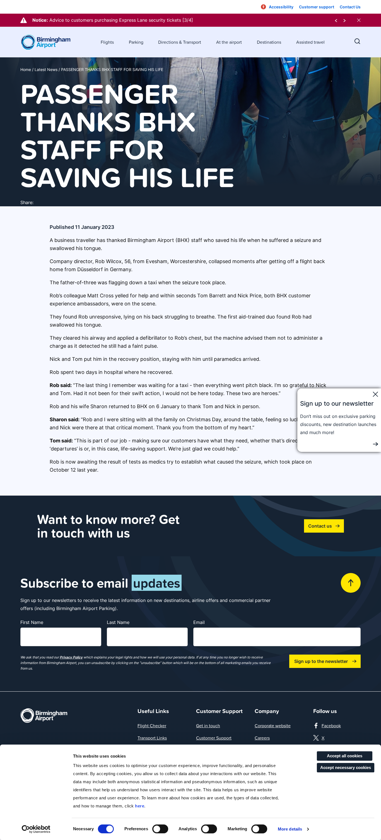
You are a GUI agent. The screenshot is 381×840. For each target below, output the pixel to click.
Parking (136, 42)
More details (290, 829)
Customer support (316, 6)
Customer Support (214, 738)
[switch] (160, 828)
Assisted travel (310, 42)
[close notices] (359, 20)
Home (25, 69)
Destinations (269, 42)
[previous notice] (336, 20)
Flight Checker (152, 726)
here (139, 806)
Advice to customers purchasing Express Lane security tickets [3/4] (121, 20)
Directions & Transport (179, 42)
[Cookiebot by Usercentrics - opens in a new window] (36, 829)
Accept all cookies (344, 755)
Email (199, 622)
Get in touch (208, 726)
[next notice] (344, 20)
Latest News (46, 69)
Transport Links (152, 738)
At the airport (229, 42)
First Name (31, 622)
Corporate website (273, 726)
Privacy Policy (71, 657)
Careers (262, 738)
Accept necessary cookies (345, 767)
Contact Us (350, 6)
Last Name (118, 622)
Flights (107, 42)
